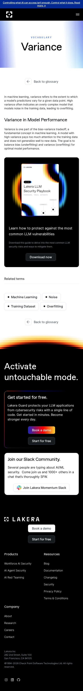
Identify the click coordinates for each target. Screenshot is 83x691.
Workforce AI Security (17, 563)
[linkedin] (12, 680)
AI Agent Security (15, 570)
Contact (9, 636)
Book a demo (41, 430)
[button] (77, 14)
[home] (9, 14)
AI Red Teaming (14, 577)
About (8, 616)
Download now (41, 257)
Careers (9, 630)
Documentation (53, 570)
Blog (46, 563)
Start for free (41, 441)
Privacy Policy (53, 591)
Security (49, 584)
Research (10, 623)
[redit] (18, 680)
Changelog (50, 577)
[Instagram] (6, 680)
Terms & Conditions (56, 598)
